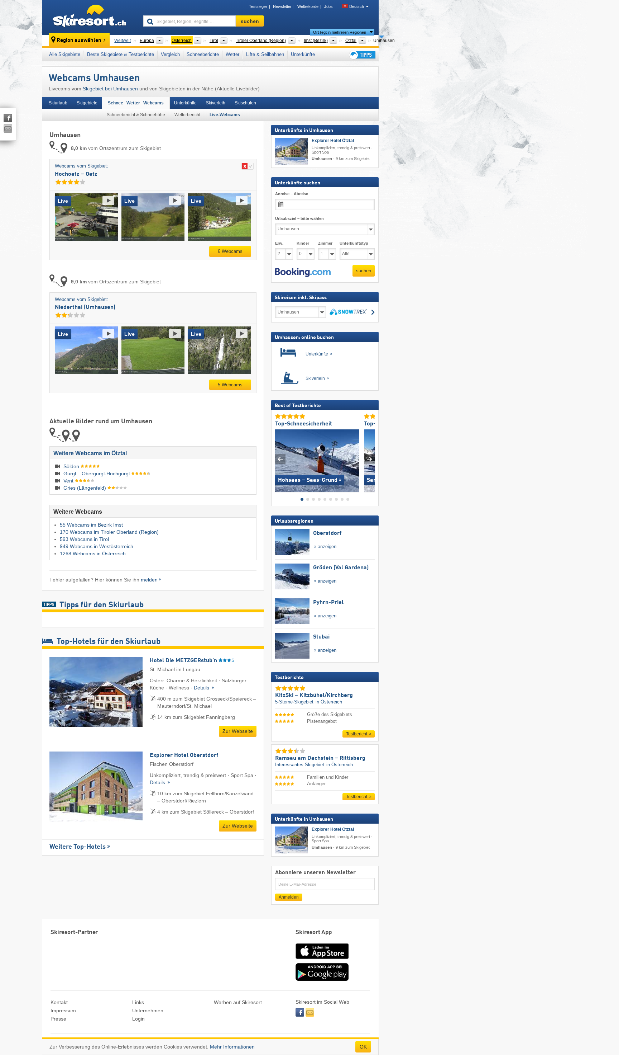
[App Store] (322, 959)
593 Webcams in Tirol (84, 539)
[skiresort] (89, 17)
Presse (58, 1019)
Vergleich (170, 54)
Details (202, 688)
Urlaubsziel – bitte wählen (299, 218)
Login (138, 1019)
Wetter (232, 54)
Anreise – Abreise (291, 194)
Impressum (63, 1010)
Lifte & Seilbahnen (265, 54)
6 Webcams (230, 251)
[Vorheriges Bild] (280, 459)
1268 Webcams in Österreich (93, 553)
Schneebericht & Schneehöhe (136, 114)
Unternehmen (147, 1010)
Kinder (303, 243)
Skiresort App (314, 932)
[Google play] (322, 979)
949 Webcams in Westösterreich (96, 546)
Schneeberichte (203, 54)
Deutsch (356, 6)
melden (149, 580)
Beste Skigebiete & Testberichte (120, 54)
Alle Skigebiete (64, 54)
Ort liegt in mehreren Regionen (339, 32)
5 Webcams (230, 384)
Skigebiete (87, 102)
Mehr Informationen (232, 1047)
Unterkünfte (303, 54)
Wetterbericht (187, 114)
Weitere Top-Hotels (77, 847)
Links (138, 1002)
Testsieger (258, 6)
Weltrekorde (307, 6)
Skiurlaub (58, 102)
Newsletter (282, 6)
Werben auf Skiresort (238, 1002)
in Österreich (329, 702)
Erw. (279, 243)
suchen (363, 270)
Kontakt (59, 1002)
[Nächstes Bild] (369, 459)
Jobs (328, 6)
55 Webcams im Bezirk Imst (91, 525)
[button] (303, 272)
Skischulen (245, 102)
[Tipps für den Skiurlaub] (362, 54)
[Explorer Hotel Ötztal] (291, 151)
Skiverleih (215, 102)
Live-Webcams (225, 114)
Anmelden (289, 897)
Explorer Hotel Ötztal (333, 140)
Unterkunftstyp (354, 243)
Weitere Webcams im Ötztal (90, 453)
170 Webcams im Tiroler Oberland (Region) (109, 532)
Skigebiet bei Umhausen (110, 88)
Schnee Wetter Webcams (136, 102)
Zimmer (325, 243)
